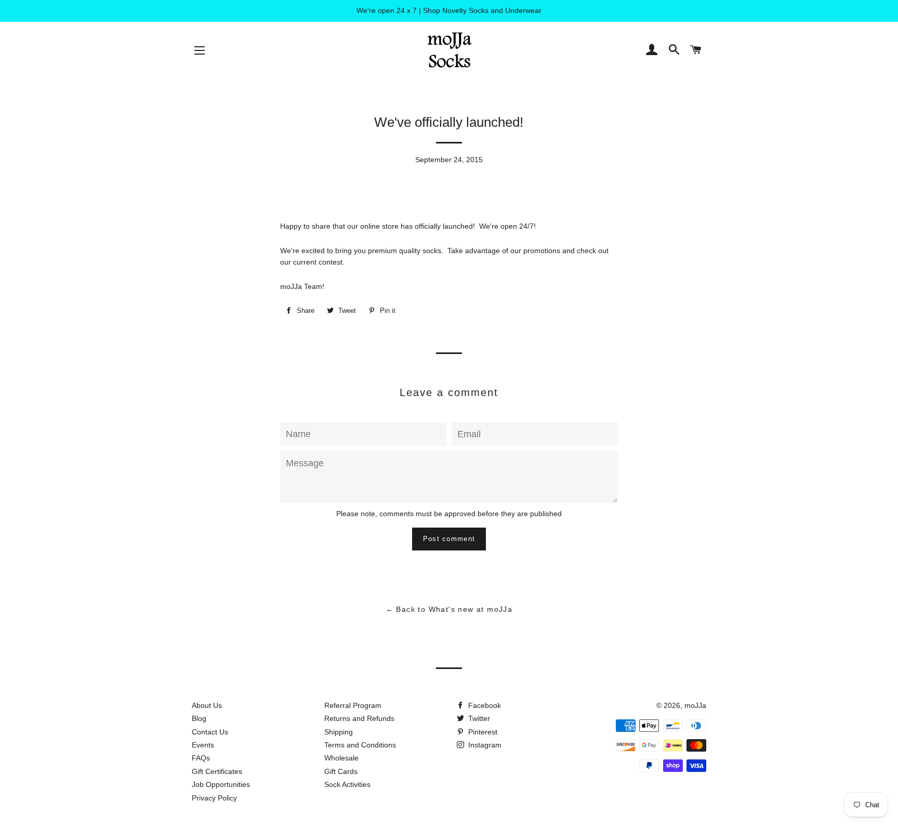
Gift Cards (341, 771)
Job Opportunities (221, 784)
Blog (199, 718)
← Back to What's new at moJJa (449, 609)
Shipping (338, 732)
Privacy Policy (214, 798)
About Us (207, 705)
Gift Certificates (217, 771)
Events (203, 745)
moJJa (695, 705)
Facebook (483, 705)
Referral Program (352, 705)
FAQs (201, 758)
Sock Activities (347, 784)
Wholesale (341, 758)
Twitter (478, 718)
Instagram (483, 745)
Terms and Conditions (360, 745)
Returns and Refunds (359, 718)
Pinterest (481, 732)
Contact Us (210, 732)
